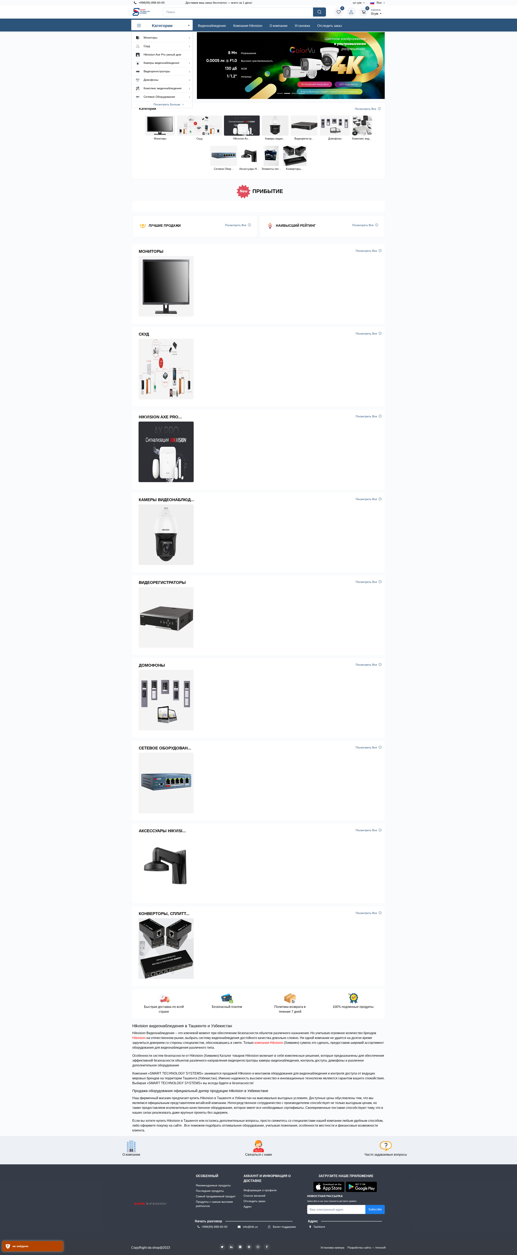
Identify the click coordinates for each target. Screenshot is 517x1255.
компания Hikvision (269, 1042)
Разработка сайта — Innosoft (367, 1247)
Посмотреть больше (167, 104)
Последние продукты (210, 1190)
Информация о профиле (260, 1190)
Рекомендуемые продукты (213, 1185)
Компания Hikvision (247, 25)
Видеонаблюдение (212, 25)
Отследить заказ (329, 25)
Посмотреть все (366, 108)
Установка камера (332, 1247)
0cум (375, 11)
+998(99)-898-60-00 (151, 2)
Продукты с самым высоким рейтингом (214, 1204)
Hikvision (139, 1038)
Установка (302, 25)
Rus (379, 2)
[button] (203, 65)
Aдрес (248, 1206)
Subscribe (375, 1209)
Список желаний (254, 1195)
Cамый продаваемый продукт (215, 1196)
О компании (278, 25)
